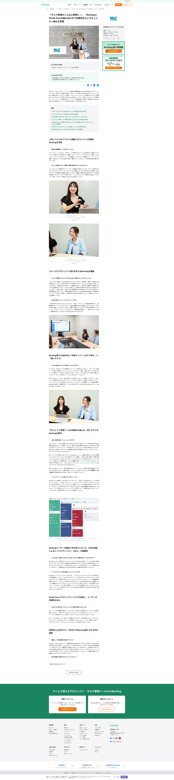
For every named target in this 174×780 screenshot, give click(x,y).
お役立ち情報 (97, 4)
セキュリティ (52, 727)
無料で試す (119, 5)
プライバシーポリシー (83, 773)
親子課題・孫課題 (68, 737)
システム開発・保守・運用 (112, 32)
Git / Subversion (67, 742)
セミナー (66, 751)
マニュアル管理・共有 (84, 739)
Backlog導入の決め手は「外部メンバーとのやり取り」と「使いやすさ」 (70, 116)
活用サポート (108, 4)
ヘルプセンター (83, 749)
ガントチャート (67, 731)
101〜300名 (110, 33)
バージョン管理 (83, 735)
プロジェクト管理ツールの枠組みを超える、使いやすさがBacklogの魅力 (70, 119)
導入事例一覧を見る (74, 672)
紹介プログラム (52, 755)
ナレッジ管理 (82, 737)
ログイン (128, 1)
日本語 (113, 741)
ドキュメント (67, 733)
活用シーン (76, 4)
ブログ (50, 753)
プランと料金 (98, 727)
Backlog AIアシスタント (69, 729)
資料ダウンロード (128, 5)
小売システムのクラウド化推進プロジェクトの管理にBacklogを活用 (69, 111)
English (118, 741)
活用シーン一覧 (83, 727)
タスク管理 (106, 38)
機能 (69, 4)
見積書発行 (97, 729)
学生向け (97, 735)
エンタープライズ (98, 731)
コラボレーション (83, 733)
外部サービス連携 (53, 729)
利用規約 (73, 773)
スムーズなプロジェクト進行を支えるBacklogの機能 (65, 114)
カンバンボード (67, 735)
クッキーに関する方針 (96, 773)
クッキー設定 (107, 773)
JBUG (96, 751)
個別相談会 (66, 749)
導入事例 (85, 4)
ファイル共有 (67, 741)
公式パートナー (67, 753)
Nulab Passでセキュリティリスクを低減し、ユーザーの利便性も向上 (69, 126)
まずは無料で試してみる (66, 709)
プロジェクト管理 (83, 729)
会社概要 (66, 773)
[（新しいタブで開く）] (88, 85)
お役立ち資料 (52, 749)
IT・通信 (108, 30)
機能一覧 (66, 727)
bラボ (96, 749)
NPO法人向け (98, 733)
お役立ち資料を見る (106, 709)
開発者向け (51, 731)
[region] (87, 777)
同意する (124, 777)
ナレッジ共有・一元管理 (114, 38)
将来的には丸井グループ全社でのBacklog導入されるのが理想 (67, 129)
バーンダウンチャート (69, 739)
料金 (91, 4)
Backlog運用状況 (52, 733)
